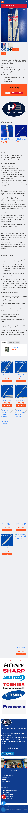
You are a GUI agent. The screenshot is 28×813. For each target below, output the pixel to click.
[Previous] (3, 24)
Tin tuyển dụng (5, 777)
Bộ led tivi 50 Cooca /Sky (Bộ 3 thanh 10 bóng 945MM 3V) (6, 399)
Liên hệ (23, 807)
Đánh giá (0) (4, 152)
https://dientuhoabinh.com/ (17, 809)
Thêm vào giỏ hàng (17, 92)
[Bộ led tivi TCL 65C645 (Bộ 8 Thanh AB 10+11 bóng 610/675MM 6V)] (21, 465)
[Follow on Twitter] (8, 49)
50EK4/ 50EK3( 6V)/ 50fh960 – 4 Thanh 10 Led (7, 139)
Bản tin (3, 779)
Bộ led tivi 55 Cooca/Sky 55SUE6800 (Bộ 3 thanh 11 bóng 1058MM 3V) (21, 375)
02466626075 (14, 749)
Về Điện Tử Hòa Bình (7, 773)
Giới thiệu (12, 807)
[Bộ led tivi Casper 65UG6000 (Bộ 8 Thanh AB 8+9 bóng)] (21, 590)
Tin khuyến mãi (5, 781)
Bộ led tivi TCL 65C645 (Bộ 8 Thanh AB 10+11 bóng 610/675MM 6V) (21, 524)
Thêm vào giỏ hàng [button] (7, 381)
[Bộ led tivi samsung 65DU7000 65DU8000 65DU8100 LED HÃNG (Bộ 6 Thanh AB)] (7, 367)
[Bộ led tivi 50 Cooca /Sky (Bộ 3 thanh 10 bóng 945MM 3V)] (7, 391)
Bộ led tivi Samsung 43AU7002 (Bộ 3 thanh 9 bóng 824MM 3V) (7, 548)
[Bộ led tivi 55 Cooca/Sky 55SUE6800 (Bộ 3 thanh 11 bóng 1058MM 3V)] (21, 367)
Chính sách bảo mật (6, 792)
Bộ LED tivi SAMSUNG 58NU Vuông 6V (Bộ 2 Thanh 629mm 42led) (21, 399)
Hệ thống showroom (7, 775)
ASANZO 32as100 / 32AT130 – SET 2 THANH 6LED (20, 139)
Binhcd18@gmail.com (10, 747)
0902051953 (9, 745)
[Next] (24, 24)
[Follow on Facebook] (2, 49)
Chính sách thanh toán (7, 794)
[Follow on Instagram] (5, 49)
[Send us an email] (10, 49)
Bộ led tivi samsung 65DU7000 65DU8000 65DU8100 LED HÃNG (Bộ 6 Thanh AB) (7, 375)
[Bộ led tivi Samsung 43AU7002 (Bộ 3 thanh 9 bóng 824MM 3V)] (7, 540)
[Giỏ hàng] (26, 2)
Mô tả (2, 149)
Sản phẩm (18, 807)
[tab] (14, 149)
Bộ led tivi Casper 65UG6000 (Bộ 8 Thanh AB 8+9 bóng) (21, 648)
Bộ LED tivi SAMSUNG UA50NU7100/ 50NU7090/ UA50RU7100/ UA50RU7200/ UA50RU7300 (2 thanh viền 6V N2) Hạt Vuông (7, 524)
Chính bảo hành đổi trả (7, 796)
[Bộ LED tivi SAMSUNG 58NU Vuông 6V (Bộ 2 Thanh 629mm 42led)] (21, 391)
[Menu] (2, 2)
